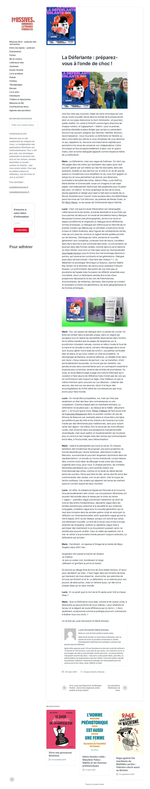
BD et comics (15, 59)
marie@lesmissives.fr (19, 192)
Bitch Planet (71, 202)
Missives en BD (16, 103)
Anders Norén (98, 784)
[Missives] (23, 24)
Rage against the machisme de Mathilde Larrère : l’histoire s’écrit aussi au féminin (128, 764)
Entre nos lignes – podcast (22, 48)
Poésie (12, 77)
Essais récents (16, 70)
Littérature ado (16, 62)
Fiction (12, 55)
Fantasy (13, 81)
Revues (12, 88)
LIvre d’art (14, 92)
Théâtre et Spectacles (20, 99)
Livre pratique (16, 73)
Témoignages (15, 85)
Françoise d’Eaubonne (76, 414)
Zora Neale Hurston (71, 253)
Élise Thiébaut (100, 411)
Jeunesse (13, 66)
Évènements (15, 51)
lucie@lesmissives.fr (18, 187)
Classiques (14, 96)
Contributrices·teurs (19, 107)
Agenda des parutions (20, 110)
